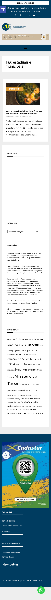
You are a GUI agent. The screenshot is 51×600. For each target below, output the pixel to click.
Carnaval (33, 355)
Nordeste (32, 384)
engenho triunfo (36, 364)
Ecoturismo (19, 364)
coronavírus (14, 359)
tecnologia (38, 406)
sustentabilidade (14, 406)
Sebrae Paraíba (20, 402)
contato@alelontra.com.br (12, 525)
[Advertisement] (25, 185)
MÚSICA (24, 384)
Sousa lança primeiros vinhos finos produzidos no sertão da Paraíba (24, 302)
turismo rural (14, 413)
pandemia (12, 390)
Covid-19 (26, 359)
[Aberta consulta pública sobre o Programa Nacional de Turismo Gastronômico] (23, 94)
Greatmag (29, 581)
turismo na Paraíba (28, 409)
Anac (41, 345)
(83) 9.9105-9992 (8, 521)
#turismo (31, 344)
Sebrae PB (33, 402)
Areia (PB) (11, 350)
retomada (10, 399)
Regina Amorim (31, 395)
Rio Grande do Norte (32, 398)
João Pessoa (24, 369)
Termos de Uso (8, 557)
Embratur (27, 364)
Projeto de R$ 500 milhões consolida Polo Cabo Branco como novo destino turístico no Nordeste (25, 311)
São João (25, 406)
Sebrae (10, 402)
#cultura (20, 338)
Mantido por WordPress (11, 581)
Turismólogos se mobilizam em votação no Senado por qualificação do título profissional (24, 267)
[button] (3, 9)
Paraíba (23, 390)
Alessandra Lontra (12, 117)
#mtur (11, 345)
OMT (38, 384)
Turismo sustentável (32, 413)
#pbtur (20, 345)
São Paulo (31, 406)
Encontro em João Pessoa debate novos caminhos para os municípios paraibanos (23, 293)
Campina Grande (22, 354)
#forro (27, 339)
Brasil (18, 351)
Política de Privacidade (11, 552)
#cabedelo (11, 339)
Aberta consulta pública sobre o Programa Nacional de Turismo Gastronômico (24, 112)
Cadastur (10, 355)
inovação (11, 370)
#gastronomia (36, 339)
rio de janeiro (19, 399)
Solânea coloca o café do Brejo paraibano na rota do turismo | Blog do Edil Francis (24, 254)
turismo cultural (13, 409)
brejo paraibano (29, 350)
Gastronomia (14, 89)
